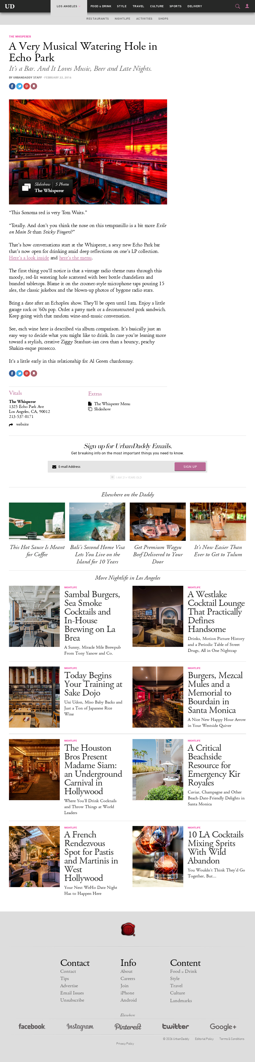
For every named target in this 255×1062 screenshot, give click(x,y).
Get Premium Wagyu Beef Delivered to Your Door (158, 554)
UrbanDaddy (9, 6)
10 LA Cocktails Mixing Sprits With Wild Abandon (215, 848)
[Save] (34, 86)
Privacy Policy (125, 1043)
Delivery (195, 6)
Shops (163, 18)
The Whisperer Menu (112, 404)
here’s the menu (75, 258)
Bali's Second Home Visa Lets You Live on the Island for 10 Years (97, 554)
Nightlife (122, 18)
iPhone (127, 993)
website (22, 424)
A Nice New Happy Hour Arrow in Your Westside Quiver (217, 723)
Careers (128, 978)
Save (26, 86)
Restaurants (97, 18)
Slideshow (102, 409)
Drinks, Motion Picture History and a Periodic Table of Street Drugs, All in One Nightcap (216, 645)
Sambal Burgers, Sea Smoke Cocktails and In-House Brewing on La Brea (92, 616)
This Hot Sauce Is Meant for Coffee (36, 550)
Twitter (175, 1027)
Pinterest (128, 1027)
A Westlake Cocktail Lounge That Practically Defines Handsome (216, 612)
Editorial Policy (204, 1039)
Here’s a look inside (29, 258)
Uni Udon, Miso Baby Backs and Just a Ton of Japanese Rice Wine (93, 708)
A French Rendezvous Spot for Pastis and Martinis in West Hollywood (91, 856)
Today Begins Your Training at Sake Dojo (93, 684)
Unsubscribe (72, 1000)
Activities (144, 18)
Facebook (32, 1027)
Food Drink (101, 6)
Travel (138, 6)
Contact (68, 971)
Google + (223, 1027)
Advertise (69, 986)
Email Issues (72, 993)
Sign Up (190, 466)
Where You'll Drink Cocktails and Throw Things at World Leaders (90, 807)
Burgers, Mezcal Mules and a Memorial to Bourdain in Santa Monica (215, 692)
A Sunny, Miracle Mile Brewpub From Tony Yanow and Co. (92, 650)
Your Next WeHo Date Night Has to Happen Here (90, 891)
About (126, 971)
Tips (64, 978)
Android (129, 1000)
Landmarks (181, 1000)
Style (122, 6)
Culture (157, 6)
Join (125, 986)
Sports (176, 6)
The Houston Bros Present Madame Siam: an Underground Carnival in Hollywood (93, 770)
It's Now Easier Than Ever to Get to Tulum (218, 550)
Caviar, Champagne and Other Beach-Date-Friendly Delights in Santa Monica (216, 798)
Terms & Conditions (231, 1039)
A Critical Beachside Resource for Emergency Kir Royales (214, 765)
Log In (247, 6)
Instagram (80, 1027)
